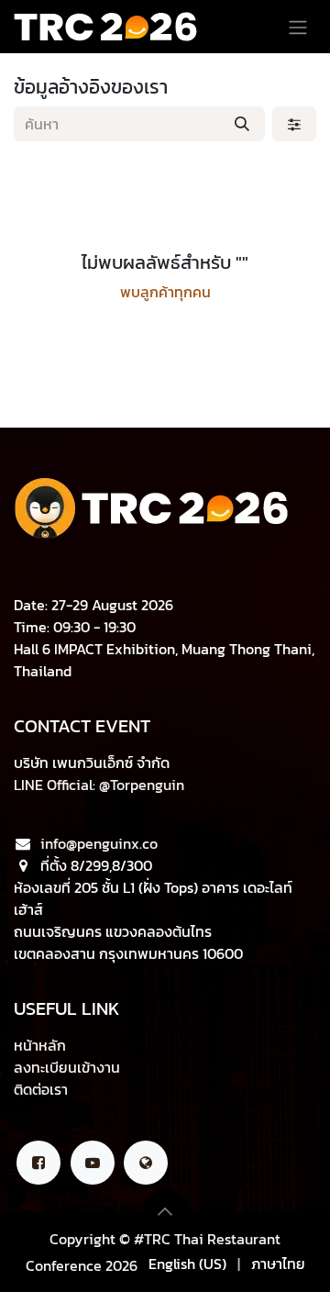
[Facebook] (38, 1163)
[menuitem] (187, 1263)
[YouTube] (93, 1163)
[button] (165, 1211)
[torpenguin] (146, 1163)
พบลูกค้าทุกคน (165, 292)
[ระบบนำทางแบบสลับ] (298, 26)
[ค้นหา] (242, 123)
